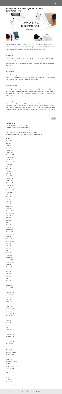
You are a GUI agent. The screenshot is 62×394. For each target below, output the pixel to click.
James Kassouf (10, 357)
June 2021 (8, 276)
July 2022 (8, 245)
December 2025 (10, 154)
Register (8, 374)
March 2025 (9, 175)
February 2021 (9, 285)
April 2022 (8, 252)
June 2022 (8, 248)
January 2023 (9, 231)
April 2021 (8, 280)
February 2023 (9, 229)
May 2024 (8, 199)
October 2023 (9, 210)
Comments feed (10, 381)
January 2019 (9, 332)
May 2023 (8, 222)
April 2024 (8, 201)
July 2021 (8, 273)
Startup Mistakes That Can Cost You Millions (17, 127)
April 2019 (8, 325)
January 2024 (9, 206)
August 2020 (9, 297)
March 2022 (9, 255)
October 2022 (9, 238)
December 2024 (10, 182)
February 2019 (9, 329)
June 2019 (8, 320)
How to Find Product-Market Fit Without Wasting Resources (21, 132)
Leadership (9, 359)
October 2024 (9, 187)
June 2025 (8, 168)
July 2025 (8, 166)
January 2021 (9, 287)
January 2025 (9, 180)
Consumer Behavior (11, 352)
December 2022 (10, 234)
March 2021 (9, 283)
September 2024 (10, 189)
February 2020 (9, 304)
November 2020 (10, 292)
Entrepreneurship (10, 354)
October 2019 (9, 311)
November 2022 (10, 236)
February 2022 (9, 257)
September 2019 (10, 313)
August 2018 (9, 343)
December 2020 (10, 290)
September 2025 (10, 161)
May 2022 (8, 250)
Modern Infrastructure (11, 361)
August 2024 (9, 192)
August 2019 (9, 315)
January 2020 (9, 306)
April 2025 (8, 173)
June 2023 (8, 220)
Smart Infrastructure (11, 366)
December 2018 (10, 334)
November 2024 (10, 185)
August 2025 (9, 164)
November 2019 (10, 308)
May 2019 (8, 322)
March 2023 (9, 227)
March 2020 (9, 301)
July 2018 (8, 346)
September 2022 (10, 241)
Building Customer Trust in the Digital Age (17, 125)
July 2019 (8, 318)
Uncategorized (10, 368)
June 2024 (8, 196)
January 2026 (9, 152)
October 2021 (9, 266)
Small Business (10, 363)
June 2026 (8, 145)
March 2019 (9, 327)
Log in (7, 377)
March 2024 (9, 203)
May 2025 (8, 171)
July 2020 (8, 299)
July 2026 (8, 143)
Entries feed (9, 379)
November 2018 (10, 336)
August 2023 (9, 215)
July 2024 (8, 194)
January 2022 (9, 259)
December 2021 (10, 262)
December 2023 (10, 208)
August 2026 (9, 140)
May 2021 (8, 278)
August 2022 (9, 243)
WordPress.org (10, 384)
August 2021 (9, 271)
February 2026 (9, 150)
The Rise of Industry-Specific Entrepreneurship (18, 130)
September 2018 (10, 341)
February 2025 (9, 178)
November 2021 (10, 264)
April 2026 (8, 147)
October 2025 (9, 159)
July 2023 (8, 217)
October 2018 (9, 339)
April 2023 (8, 224)
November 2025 (10, 157)
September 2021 (10, 269)
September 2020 (10, 294)
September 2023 (10, 213)
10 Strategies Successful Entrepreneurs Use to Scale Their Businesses (24, 134)
